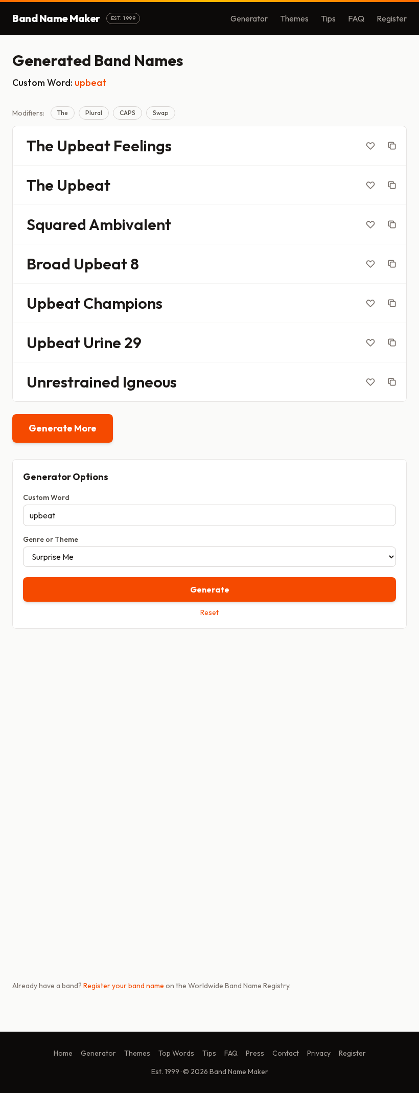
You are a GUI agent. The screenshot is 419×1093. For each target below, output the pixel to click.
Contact (285, 1053)
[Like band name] (370, 145)
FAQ (356, 18)
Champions (122, 303)
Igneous (150, 382)
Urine (102, 342)
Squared (56, 224)
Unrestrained (73, 382)
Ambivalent (130, 224)
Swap (161, 113)
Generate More (63, 428)
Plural (93, 113)
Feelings (142, 145)
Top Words (176, 1053)
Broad (49, 264)
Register (392, 18)
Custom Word (46, 497)
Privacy (319, 1053)
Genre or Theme (50, 539)
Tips (328, 18)
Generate (209, 589)
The (62, 113)
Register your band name (123, 985)
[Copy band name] (392, 145)
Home (63, 1053)
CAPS (127, 113)
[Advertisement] (209, 716)
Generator (249, 18)
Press (255, 1053)
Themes (294, 18)
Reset (209, 612)
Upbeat (83, 145)
